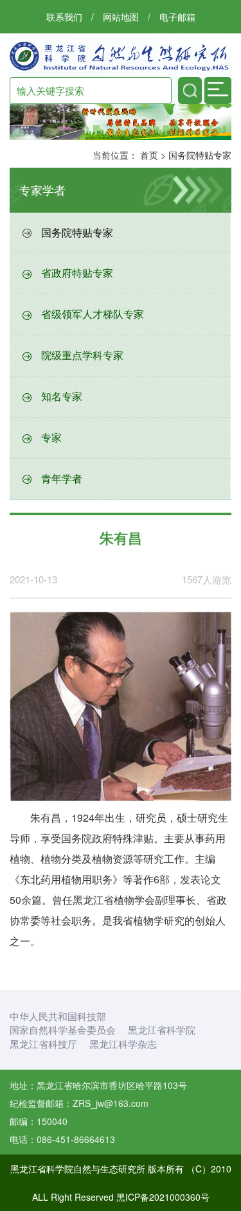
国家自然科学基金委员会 (63, 1029)
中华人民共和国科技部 (58, 1016)
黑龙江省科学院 (161, 1029)
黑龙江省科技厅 (43, 1043)
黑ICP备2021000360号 (163, 1196)
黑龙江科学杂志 (123, 1043)
